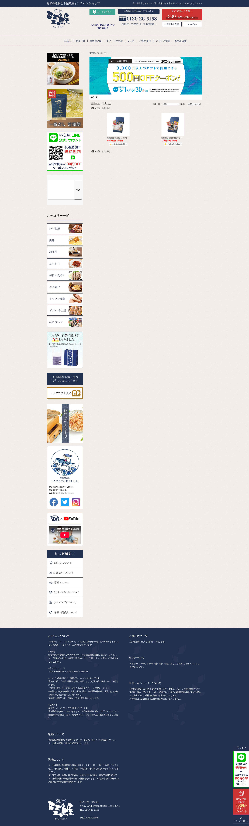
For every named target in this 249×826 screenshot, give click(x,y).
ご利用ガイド (162, 3)
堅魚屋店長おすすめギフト (171, 138)
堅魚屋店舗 (180, 41)
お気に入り (189, 3)
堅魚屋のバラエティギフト (117, 138)
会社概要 (136, 3)
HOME (67, 41)
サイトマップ (148, 3)
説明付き (95, 103)
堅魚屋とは (96, 41)
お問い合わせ (176, 3)
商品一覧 (80, 41)
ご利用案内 (145, 41)
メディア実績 (163, 41)
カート (199, 3)
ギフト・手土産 (114, 41)
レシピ (130, 41)
